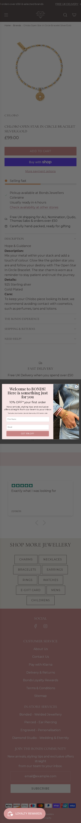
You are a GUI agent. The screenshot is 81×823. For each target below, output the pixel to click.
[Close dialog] (76, 386)
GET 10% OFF (27, 433)
